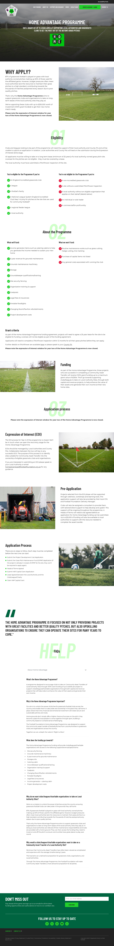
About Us (45, 7)
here (42, 345)
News (67, 7)
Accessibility (52, 938)
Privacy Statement (20, 938)
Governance (37, 938)
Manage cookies (9, 938)
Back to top (8, 939)
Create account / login (90, 7)
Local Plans (74, 7)
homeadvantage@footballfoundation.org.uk (23, 467)
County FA (68, 345)
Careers (7, 931)
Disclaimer (45, 938)
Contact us (17, 931)
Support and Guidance (57, 7)
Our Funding (37, 7)
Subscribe (72, 905)
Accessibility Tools (103, 1)
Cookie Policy (29, 938)
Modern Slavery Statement (63, 938)
